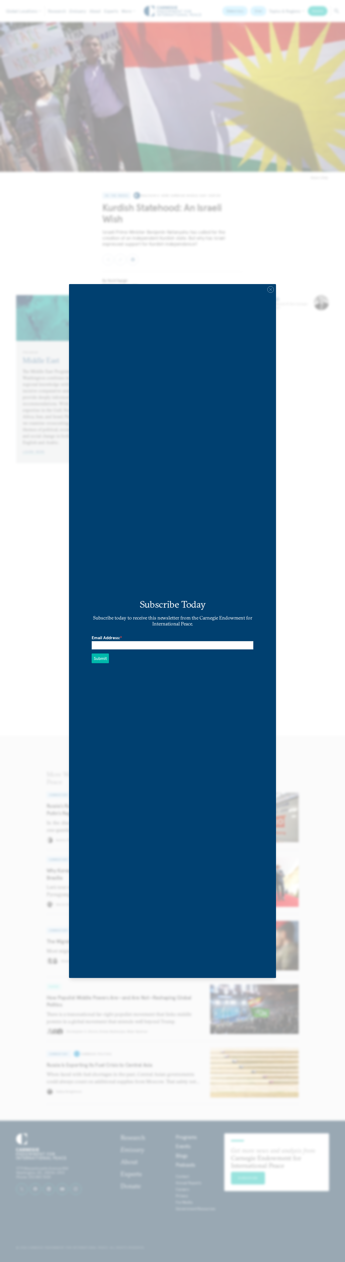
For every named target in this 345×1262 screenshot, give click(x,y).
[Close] (270, 289)
